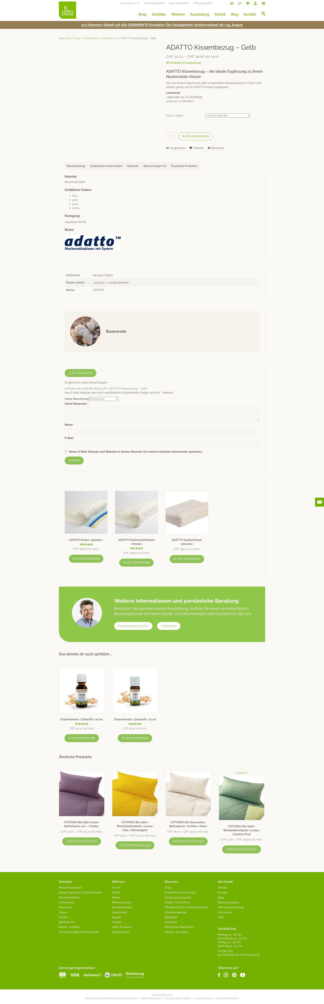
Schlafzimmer (91, 38)
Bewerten (217, 148)
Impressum (225, 912)
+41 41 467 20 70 (129, 3)
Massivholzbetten (70, 887)
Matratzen (65, 907)
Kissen (63, 912)
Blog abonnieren (179, 3)
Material (133, 166)
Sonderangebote (154, 3)
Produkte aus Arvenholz (180, 892)
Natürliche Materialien (179, 927)
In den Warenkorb (195, 136)
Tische (116, 887)
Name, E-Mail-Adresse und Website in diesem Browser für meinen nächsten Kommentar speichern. (135, 451)
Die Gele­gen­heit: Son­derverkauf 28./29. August (204, 25)
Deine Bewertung (76, 399)
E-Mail (70, 438)
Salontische (119, 912)
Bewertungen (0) (154, 166)
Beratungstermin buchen (133, 625)
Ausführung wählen (81, 841)
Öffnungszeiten (203, 3)
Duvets (63, 917)
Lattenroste (66, 902)
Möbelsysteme (121, 902)
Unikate (117, 922)
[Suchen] (262, 13)
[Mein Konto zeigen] (255, 3)
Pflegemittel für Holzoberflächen (186, 907)
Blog (234, 14)
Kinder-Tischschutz (177, 902)
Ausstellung (199, 14)
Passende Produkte (184, 166)
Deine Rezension (77, 403)
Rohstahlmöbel (122, 907)
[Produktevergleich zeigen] (239, 3)
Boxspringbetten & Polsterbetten (80, 892)
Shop (142, 14)
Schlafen (159, 14)
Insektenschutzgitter (178, 897)
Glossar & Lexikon (176, 932)
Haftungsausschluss (231, 907)
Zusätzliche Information (106, 166)
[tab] (76, 166)
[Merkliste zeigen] (247, 3)
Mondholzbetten (69, 897)
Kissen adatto (175, 115)
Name (69, 424)
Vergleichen (177, 148)
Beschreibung (76, 166)
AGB (221, 917)
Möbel (116, 897)
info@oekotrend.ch (228, 998)
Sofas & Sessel (121, 927)
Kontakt (250, 14)
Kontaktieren (168, 625)
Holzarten (171, 922)
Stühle (116, 892)
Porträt (220, 14)
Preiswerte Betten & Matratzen (79, 932)
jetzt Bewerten (80, 373)
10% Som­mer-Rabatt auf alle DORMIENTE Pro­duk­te (122, 25)
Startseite (65, 38)
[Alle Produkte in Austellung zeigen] (232, 3)
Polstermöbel (121, 932)
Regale (116, 917)
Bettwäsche (110, 38)
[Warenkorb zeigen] (263, 3)
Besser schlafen (69, 927)
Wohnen (178, 14)
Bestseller (171, 917)
